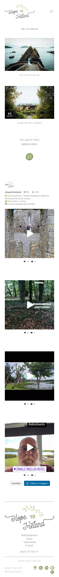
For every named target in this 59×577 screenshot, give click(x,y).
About (29, 538)
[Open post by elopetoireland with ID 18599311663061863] (29, 447)
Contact (29, 545)
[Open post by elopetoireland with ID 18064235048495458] (29, 304)
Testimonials (29, 542)
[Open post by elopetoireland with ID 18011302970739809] (29, 233)
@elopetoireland (29, 144)
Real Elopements (29, 535)
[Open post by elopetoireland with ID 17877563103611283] (29, 376)
